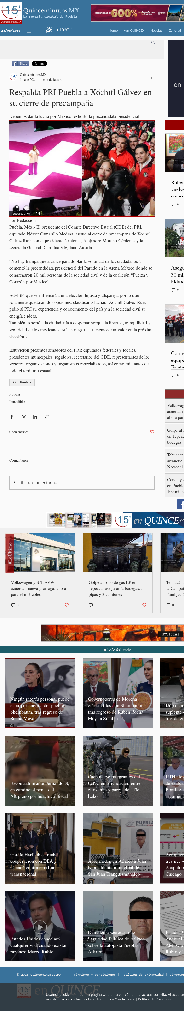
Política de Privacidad (155, 999)
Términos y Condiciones (115, 999)
